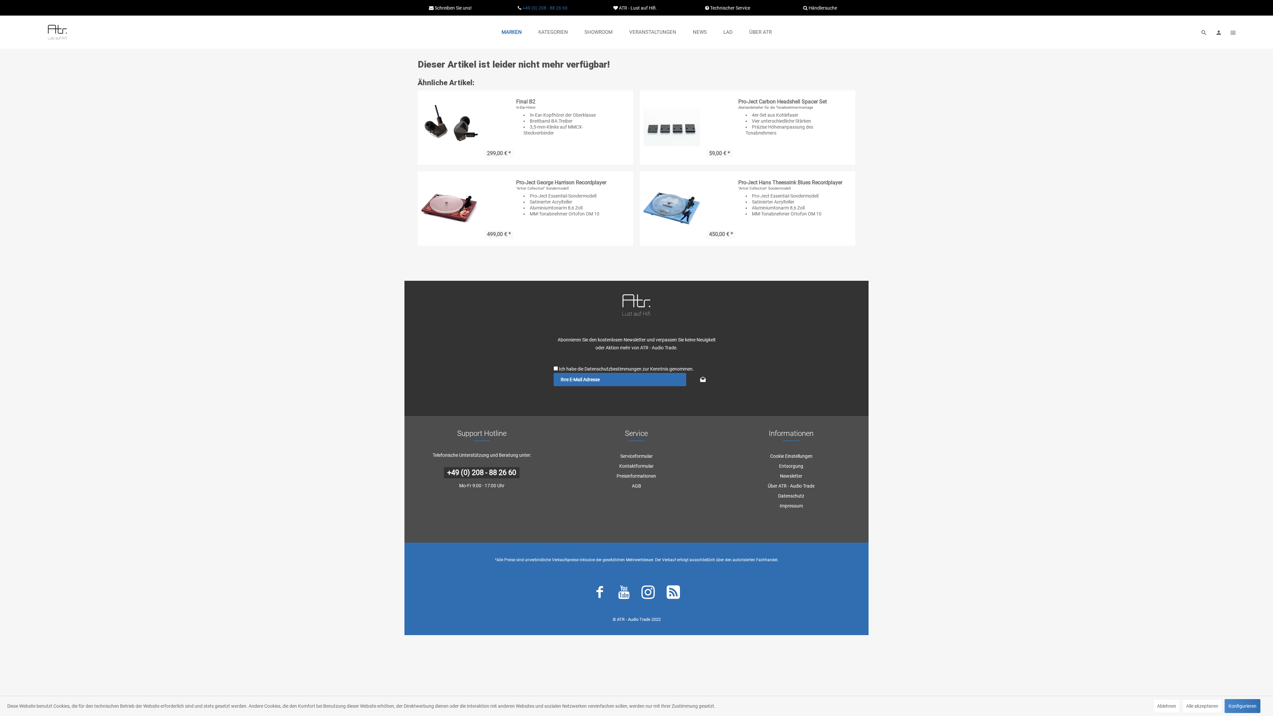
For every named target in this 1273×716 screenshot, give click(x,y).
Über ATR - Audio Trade (791, 486)
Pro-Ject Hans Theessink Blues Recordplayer (790, 182)
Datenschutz (791, 496)
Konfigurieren (1242, 706)
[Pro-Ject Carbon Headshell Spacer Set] (671, 127)
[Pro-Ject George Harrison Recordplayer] (449, 208)
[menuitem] (511, 32)
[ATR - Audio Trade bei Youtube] (624, 594)
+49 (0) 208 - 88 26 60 (545, 8)
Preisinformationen (636, 476)
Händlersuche (822, 8)
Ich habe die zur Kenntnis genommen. (626, 369)
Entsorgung (791, 466)
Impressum (791, 505)
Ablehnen (1166, 706)
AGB (636, 486)
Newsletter (791, 476)
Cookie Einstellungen (791, 456)
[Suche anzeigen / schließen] (1204, 32)
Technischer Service (729, 8)
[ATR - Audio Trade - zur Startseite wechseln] (57, 32)
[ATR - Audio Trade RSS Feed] (673, 594)
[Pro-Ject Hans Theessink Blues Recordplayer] (671, 208)
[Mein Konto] (1218, 32)
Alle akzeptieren (1202, 706)
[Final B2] (449, 127)
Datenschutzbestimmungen (612, 369)
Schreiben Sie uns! (453, 8)
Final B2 (525, 101)
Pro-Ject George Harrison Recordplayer (561, 182)
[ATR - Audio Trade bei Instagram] (648, 594)
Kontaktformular (636, 466)
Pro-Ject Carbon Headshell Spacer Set (782, 101)
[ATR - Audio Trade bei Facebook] (599, 594)
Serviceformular (636, 456)
